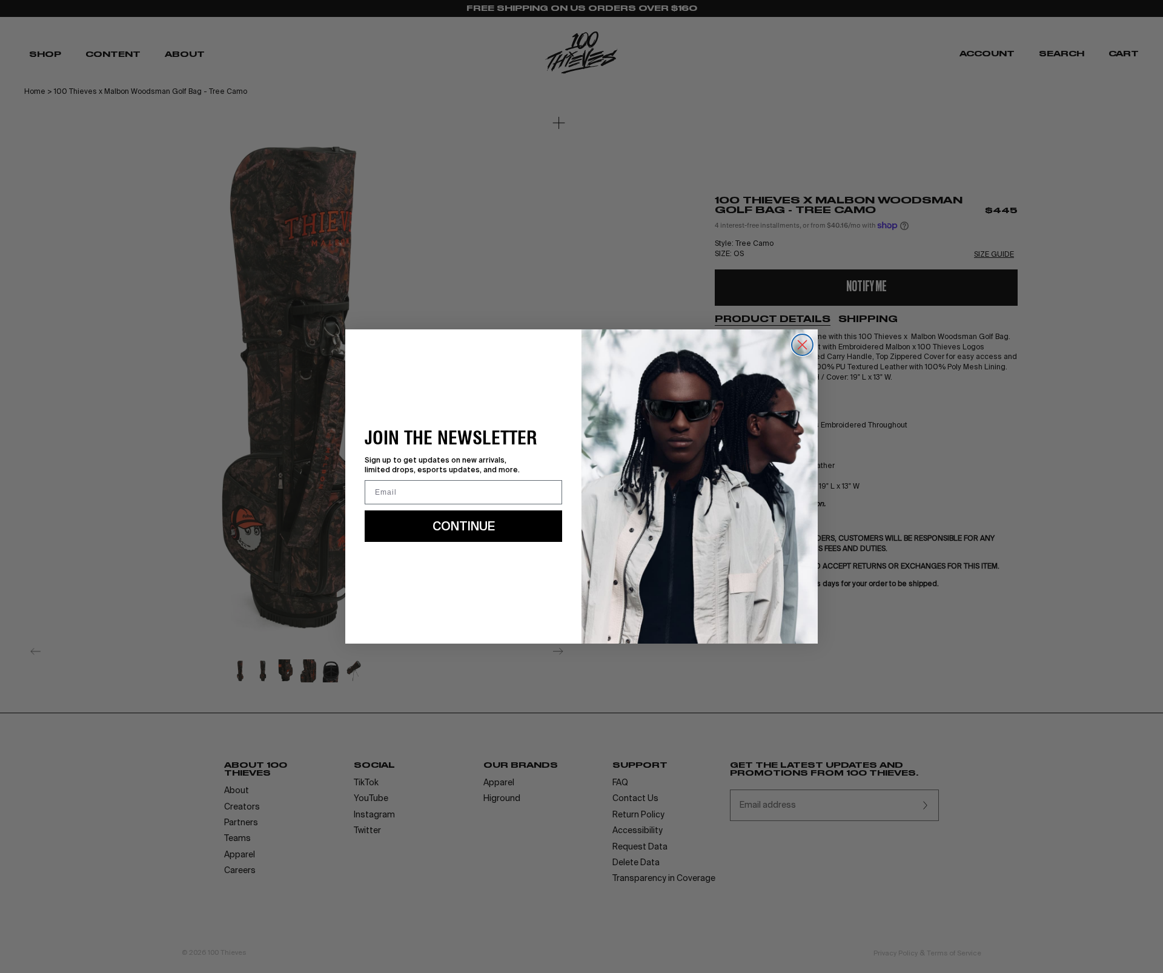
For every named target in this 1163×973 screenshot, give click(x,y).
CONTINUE (463, 526)
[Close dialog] (802, 344)
